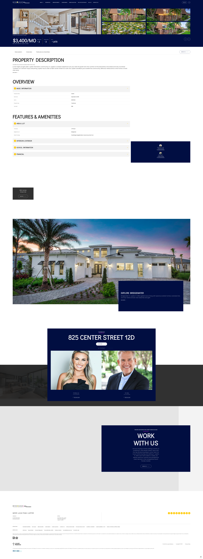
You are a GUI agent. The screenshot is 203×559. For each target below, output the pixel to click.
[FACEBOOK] (169, 513)
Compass (46, 533)
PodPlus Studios (58, 530)
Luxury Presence (170, 544)
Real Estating (30, 530)
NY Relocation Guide (70, 526)
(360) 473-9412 (161, 156)
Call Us (89, 2)
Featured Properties (26, 526)
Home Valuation (72, 2)
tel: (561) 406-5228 (16, 517)
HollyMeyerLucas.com (67, 530)
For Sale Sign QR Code (80, 526)
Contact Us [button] (62, 526)
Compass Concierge (90, 526)
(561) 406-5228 (161, 148)
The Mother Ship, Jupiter (61, 517)
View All (168, 28)
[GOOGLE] (187, 513)
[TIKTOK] (182, 513)
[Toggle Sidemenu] (189, 2)
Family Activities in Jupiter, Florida (113, 526)
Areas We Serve (40, 526)
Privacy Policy (187, 544)
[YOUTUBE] (177, 513)
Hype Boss (25, 530)
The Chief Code (76, 530)
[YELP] (184, 513)
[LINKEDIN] (174, 513)
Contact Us (95, 2)
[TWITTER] (179, 513)
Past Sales (34, 526)
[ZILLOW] (189, 513)
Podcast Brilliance (39, 530)
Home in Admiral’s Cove (100, 526)
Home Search (64, 2)
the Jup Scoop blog (82, 2)
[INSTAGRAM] (171, 513)
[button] (184, 51)
